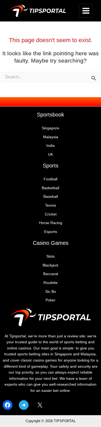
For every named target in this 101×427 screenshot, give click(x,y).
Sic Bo (50, 292)
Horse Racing (50, 223)
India (50, 146)
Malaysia (50, 137)
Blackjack (50, 265)
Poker (50, 300)
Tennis (50, 205)
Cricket (51, 214)
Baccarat (50, 274)
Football (50, 179)
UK (50, 154)
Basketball (50, 188)
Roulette (50, 283)
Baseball (50, 197)
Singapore (50, 128)
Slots (50, 256)
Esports (50, 232)
